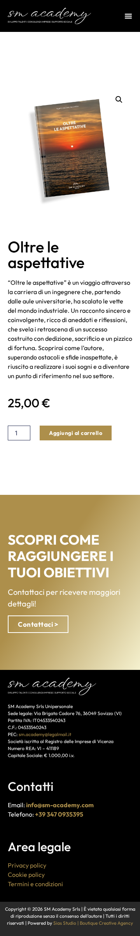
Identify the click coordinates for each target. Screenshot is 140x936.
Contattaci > (38, 624)
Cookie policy (26, 874)
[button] (119, 100)
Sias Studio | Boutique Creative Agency (93, 923)
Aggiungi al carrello (75, 432)
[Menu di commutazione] (128, 16)
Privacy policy (27, 865)
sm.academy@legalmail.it (45, 734)
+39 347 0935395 (59, 814)
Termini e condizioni (35, 884)
